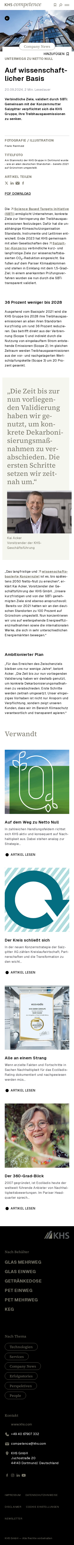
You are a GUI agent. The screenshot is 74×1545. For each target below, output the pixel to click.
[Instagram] (12, 1475)
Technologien (21, 1346)
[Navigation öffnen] (67, 5)
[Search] (60, 5)
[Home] (23, 4)
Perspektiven (21, 1385)
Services (17, 1356)
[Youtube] (23, 1475)
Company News (37, 46)
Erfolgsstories (21, 1376)
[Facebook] (7, 1475)
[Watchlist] (55, 4)
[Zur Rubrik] (7, 18)
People (15, 1395)
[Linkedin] (18, 1475)
